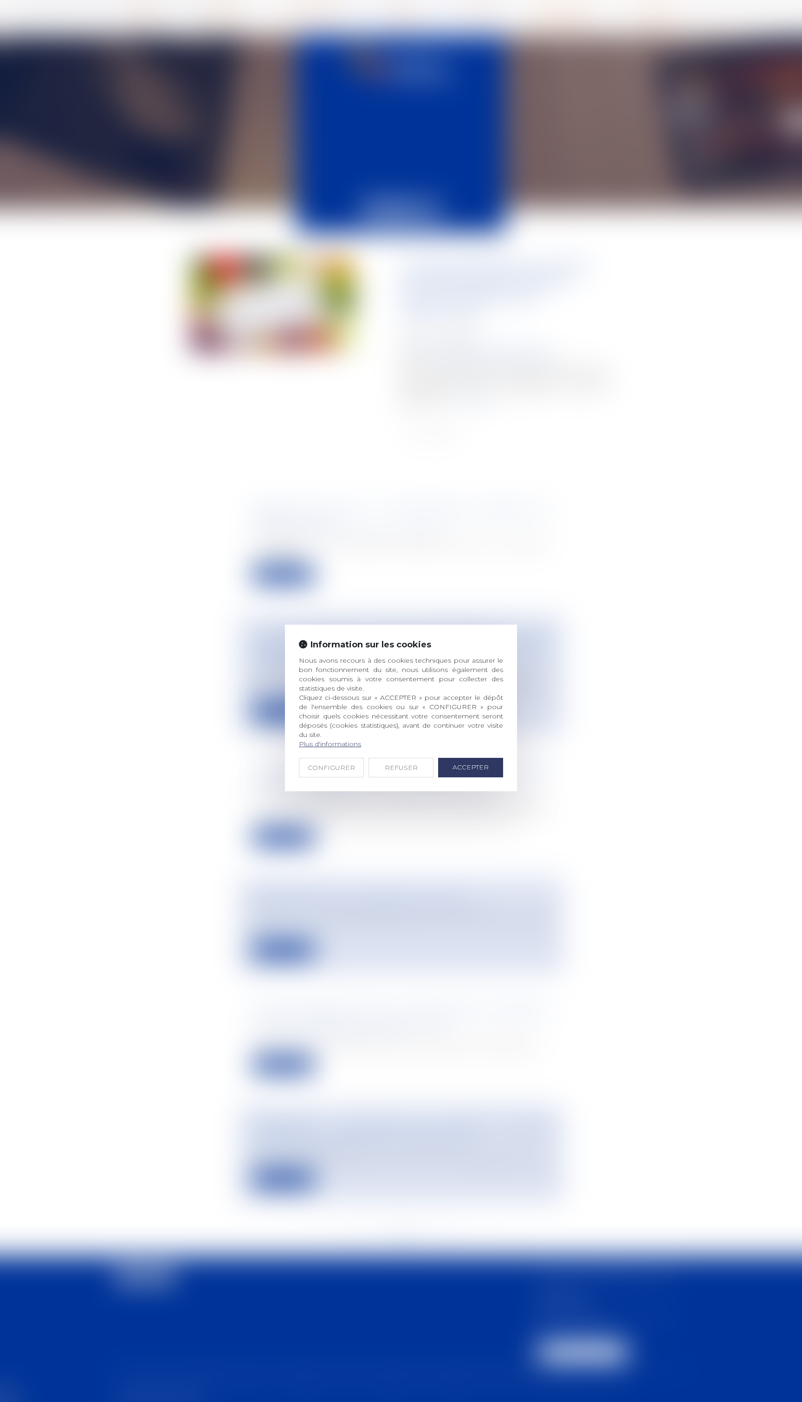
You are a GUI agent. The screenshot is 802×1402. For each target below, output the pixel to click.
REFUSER (401, 767)
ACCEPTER (471, 767)
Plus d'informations (330, 744)
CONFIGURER (331, 767)
